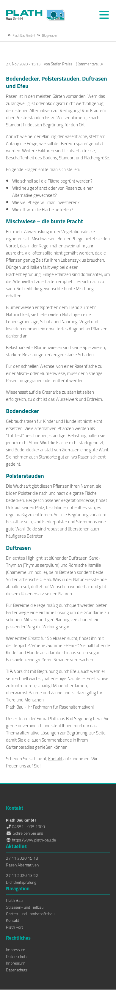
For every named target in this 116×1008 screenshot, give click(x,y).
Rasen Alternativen (22, 865)
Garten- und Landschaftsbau (30, 914)
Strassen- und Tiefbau (24, 907)
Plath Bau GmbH (35, 15)
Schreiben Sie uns (28, 833)
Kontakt (55, 758)
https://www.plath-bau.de (34, 840)
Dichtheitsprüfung (21, 882)
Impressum (15, 950)
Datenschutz (16, 956)
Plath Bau (14, 900)
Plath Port (14, 927)
